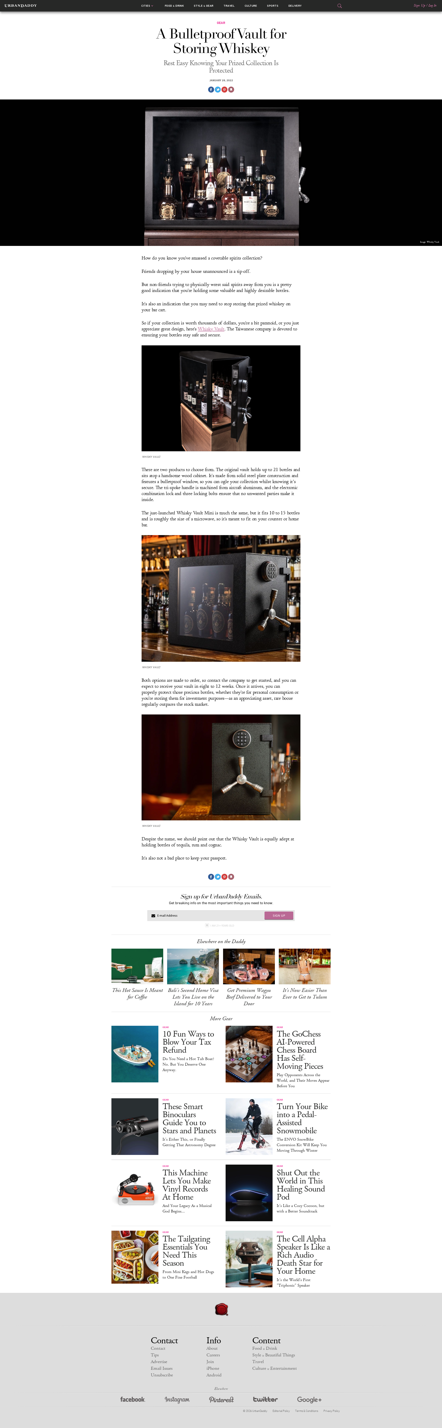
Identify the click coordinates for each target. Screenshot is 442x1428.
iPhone (212, 1368)
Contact (158, 1348)
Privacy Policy (331, 1411)
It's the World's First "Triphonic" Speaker (294, 1282)
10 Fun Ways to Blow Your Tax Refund (188, 1042)
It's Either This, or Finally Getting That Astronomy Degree (189, 1142)
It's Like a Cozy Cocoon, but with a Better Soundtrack (300, 1208)
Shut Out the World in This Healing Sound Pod (301, 1185)
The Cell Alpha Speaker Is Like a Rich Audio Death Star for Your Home (303, 1255)
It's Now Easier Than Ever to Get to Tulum (304, 994)
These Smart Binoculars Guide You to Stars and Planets (189, 1119)
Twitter (265, 1400)
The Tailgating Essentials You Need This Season (186, 1251)
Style (204, 5)
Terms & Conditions (306, 1411)
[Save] (231, 90)
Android (213, 1375)
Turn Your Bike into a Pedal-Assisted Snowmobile (302, 1119)
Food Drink (174, 5)
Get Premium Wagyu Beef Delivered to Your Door (249, 997)
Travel (229, 5)
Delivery (295, 5)
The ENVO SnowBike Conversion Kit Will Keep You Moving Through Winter (302, 1145)
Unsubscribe (162, 1375)
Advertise (159, 1362)
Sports (272, 5)
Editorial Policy (281, 1411)
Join (210, 1362)
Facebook (132, 1400)
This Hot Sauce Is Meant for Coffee (137, 994)
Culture (251, 5)
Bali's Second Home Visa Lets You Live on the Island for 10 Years (193, 997)
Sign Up (419, 5)
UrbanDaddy (21, 6)
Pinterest (221, 1400)
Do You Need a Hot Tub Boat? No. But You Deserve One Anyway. (188, 1064)
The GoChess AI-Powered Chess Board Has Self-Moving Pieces (300, 1050)
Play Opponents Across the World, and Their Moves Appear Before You (303, 1080)
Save (224, 90)
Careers (213, 1355)
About (212, 1348)
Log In (432, 5)
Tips (155, 1355)
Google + (309, 1400)
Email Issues (161, 1368)
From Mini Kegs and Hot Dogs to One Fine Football (188, 1274)
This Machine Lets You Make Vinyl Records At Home (187, 1185)
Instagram (177, 1400)
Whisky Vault (211, 329)
